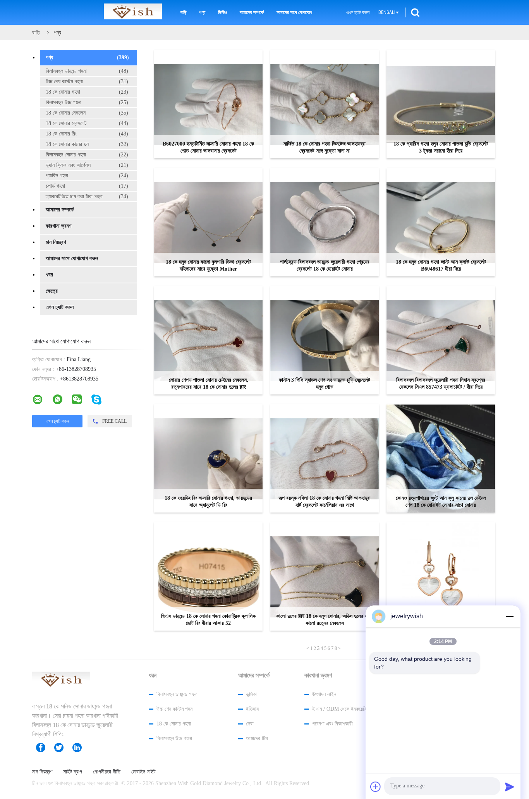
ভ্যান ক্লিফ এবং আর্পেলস (87, 165)
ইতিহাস (252, 709)
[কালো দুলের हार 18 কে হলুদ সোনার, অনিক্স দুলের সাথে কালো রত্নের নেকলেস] (324, 576)
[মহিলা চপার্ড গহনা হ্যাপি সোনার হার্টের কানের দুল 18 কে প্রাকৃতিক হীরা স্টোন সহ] (440, 576)
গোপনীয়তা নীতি (106, 772)
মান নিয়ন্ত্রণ (56, 242)
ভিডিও (222, 12)
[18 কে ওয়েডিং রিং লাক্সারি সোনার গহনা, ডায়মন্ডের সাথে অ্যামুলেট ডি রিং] (208, 458)
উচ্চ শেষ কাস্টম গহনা (87, 81)
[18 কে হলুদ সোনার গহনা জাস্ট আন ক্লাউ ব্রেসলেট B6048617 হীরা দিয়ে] (440, 222)
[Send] (509, 786)
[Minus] (509, 616)
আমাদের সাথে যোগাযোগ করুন (72, 258)
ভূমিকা (251, 694)
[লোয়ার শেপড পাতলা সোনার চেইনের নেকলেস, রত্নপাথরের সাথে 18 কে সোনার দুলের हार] (208, 340)
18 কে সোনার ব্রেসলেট (87, 123)
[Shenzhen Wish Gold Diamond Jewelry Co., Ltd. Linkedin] (80, 747)
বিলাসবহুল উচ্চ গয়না (87, 102)
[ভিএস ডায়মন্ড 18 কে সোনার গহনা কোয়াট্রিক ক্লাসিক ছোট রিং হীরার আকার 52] (208, 576)
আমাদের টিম (257, 738)
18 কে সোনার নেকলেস (87, 113)
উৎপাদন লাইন (324, 694)
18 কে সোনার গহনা (87, 92)
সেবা (250, 724)
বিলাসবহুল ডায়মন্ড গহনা (87, 71)
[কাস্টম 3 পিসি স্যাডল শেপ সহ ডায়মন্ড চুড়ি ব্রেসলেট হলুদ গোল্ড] (324, 340)
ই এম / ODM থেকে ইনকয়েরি (339, 709)
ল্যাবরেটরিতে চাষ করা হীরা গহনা (87, 196)
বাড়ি (183, 12)
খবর (49, 275)
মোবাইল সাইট (143, 772)
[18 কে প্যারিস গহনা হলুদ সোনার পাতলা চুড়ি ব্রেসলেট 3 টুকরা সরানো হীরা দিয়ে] (440, 104)
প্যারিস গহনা (87, 175)
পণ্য (202, 12)
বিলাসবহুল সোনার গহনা (87, 155)
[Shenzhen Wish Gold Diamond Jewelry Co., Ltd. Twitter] (62, 747)
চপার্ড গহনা (87, 186)
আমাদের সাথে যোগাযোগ (294, 12)
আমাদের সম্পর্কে (252, 12)
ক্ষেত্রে (52, 291)
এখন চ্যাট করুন (357, 12)
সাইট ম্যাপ (72, 772)
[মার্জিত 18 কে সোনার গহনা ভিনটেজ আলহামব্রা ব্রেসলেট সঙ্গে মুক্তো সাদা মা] (324, 104)
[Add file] (375, 786)
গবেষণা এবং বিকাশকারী (332, 724)
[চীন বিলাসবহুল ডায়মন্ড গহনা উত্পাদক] (133, 12)
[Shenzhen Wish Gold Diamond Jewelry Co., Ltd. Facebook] (44, 747)
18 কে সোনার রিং (87, 134)
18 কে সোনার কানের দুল (87, 144)
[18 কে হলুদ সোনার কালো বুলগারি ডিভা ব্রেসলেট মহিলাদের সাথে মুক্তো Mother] (208, 222)
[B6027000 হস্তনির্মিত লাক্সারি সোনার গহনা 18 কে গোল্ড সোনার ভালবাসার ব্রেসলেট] (208, 104)
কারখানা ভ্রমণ (58, 226)
